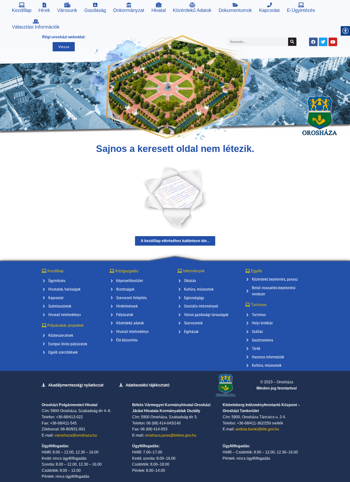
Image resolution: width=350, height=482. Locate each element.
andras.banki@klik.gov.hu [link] (257, 429)
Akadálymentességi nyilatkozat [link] (76, 385)
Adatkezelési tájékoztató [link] (148, 385)
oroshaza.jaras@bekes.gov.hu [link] (170, 435)
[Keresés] (292, 42)
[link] (21, 8)
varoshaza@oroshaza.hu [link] (76, 435)
